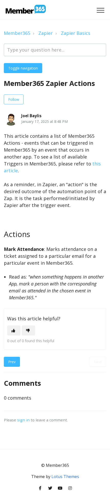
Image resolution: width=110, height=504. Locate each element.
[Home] (25, 10)
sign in (23, 419)
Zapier (45, 33)
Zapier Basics (75, 33)
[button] (100, 10)
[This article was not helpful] (28, 330)
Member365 (17, 33)
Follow (13, 99)
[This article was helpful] (13, 330)
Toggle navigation (23, 68)
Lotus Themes (65, 476)
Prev (12, 361)
